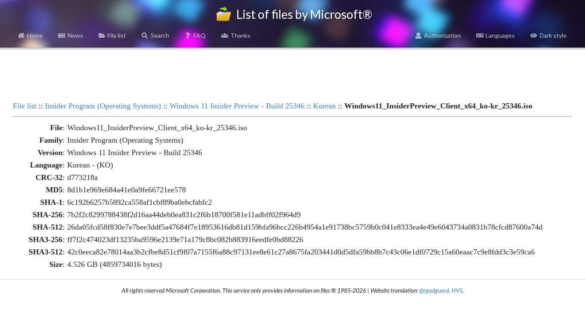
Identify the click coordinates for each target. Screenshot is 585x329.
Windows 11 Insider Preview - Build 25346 (237, 106)
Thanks (240, 35)
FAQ (200, 35)
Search (160, 35)
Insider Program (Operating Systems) (103, 106)
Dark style (553, 35)
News (75, 35)
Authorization (442, 35)
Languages (500, 35)
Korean (324, 106)
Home (35, 35)
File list (116, 35)
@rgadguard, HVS (441, 290)
